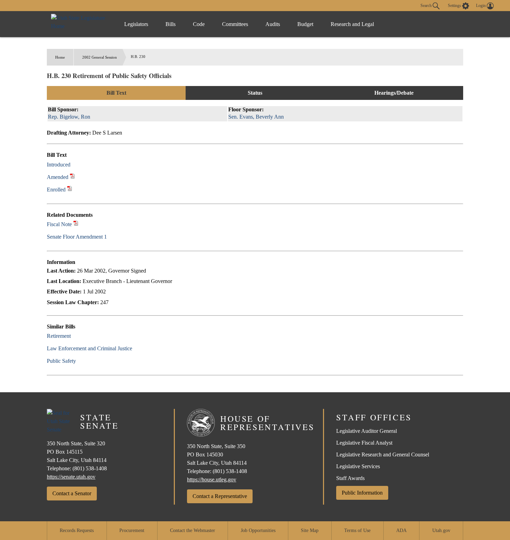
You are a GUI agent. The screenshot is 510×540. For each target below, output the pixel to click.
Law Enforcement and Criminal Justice (89, 348)
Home (60, 57)
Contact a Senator (71, 493)
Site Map (309, 530)
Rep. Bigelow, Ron (69, 117)
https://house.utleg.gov (211, 479)
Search (426, 5)
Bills (170, 24)
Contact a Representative (220, 496)
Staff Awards (350, 478)
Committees (235, 24)
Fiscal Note (59, 224)
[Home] (80, 24)
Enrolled (56, 189)
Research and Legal (352, 24)
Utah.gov (441, 530)
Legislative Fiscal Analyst (364, 443)
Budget (305, 24)
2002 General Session (99, 57)
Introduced (58, 165)
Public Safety (61, 361)
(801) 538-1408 (90, 468)
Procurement (131, 530)
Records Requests (77, 530)
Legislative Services (358, 466)
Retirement (59, 336)
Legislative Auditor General (366, 431)
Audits (272, 24)
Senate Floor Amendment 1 (77, 237)
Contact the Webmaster (192, 530)
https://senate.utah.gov (71, 477)
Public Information (362, 493)
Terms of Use (357, 530)
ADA (401, 530)
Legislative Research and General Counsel (382, 454)
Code (199, 24)
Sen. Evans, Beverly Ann (256, 117)
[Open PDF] (74, 165)
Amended (57, 177)
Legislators (136, 24)
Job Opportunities (258, 530)
